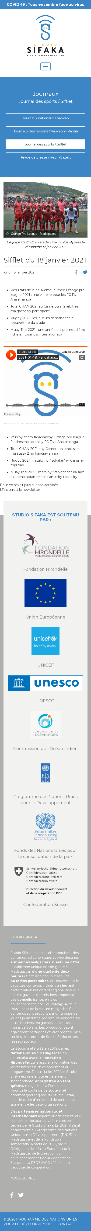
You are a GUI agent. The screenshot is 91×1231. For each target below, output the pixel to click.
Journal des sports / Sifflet (45, 144)
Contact (66, 1224)
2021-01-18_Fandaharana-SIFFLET (39, 423)
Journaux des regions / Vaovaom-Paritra (45, 131)
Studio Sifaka (11, 423)
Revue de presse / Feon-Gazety (45, 157)
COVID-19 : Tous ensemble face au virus (45, 4)
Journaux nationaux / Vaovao (45, 118)
